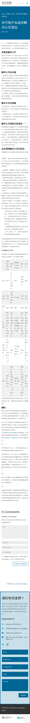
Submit (23, 695)
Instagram (14, 437)
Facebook (7, 437)
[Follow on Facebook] (3, 645)
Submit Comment (20, 564)
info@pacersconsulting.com (11, 432)
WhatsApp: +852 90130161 (13, 624)
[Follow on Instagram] (7, 645)
